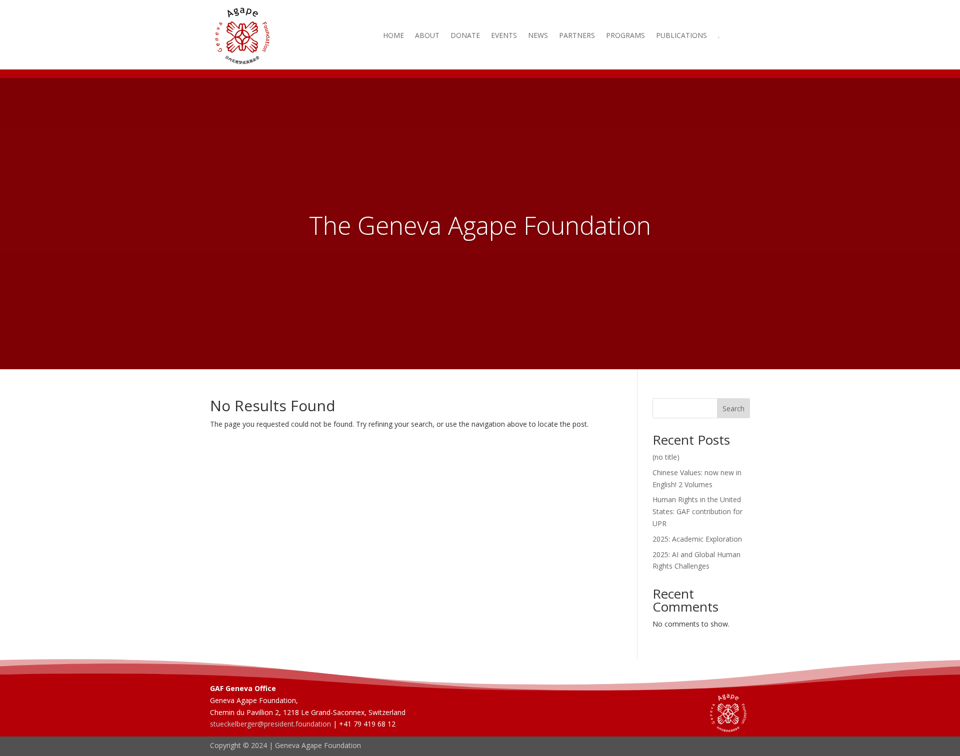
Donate (465, 36)
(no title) (666, 457)
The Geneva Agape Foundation (480, 225)
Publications (681, 36)
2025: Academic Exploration (697, 539)
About (427, 36)
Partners (577, 36)
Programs (625, 36)
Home (393, 36)
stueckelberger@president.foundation (270, 724)
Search (733, 408)
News (538, 36)
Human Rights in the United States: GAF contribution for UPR (697, 511)
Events (504, 36)
